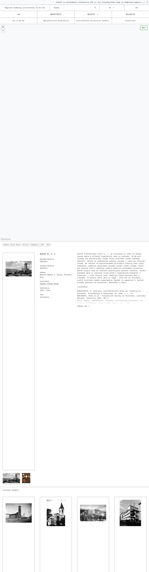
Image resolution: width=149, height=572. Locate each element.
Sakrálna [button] (34, 245)
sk (110, 8)
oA (18, 14)
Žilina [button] (25, 245)
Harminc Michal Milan (49, 284)
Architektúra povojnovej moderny (93, 21)
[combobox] (72, 8)
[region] (74, 132)
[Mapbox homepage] (6, 239)
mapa (144, 28)
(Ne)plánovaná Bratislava (56, 21)
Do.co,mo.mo (19, 21)
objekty (91, 14)
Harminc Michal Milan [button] (12, 245)
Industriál (130, 21)
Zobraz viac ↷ (83, 306)
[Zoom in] (3, 27)
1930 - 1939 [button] (45, 245)
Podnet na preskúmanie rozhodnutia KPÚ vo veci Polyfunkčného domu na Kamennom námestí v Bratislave (98, 2)
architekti (55, 14)
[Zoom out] (3, 30)
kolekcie (130, 14)
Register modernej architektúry (25, 8)
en (137, 8)
